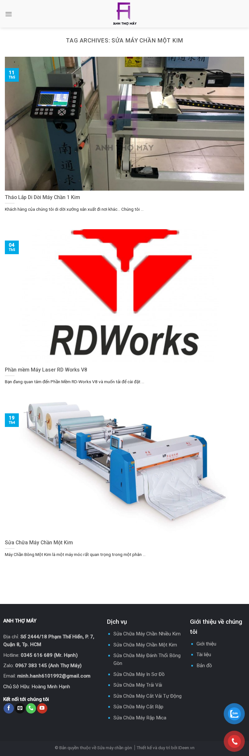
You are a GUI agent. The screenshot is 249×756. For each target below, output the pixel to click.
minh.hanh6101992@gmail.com (53, 676)
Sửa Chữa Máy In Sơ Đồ (139, 674)
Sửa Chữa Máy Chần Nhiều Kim (147, 634)
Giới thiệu (206, 644)
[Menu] (8, 14)
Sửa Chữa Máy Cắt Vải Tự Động (147, 696)
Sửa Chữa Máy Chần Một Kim (145, 645)
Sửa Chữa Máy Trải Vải (137, 685)
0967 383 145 (31, 665)
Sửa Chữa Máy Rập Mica (139, 718)
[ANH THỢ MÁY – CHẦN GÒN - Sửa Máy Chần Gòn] (125, 14)
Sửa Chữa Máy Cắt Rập (138, 707)
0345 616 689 (37, 655)
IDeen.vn (186, 747)
